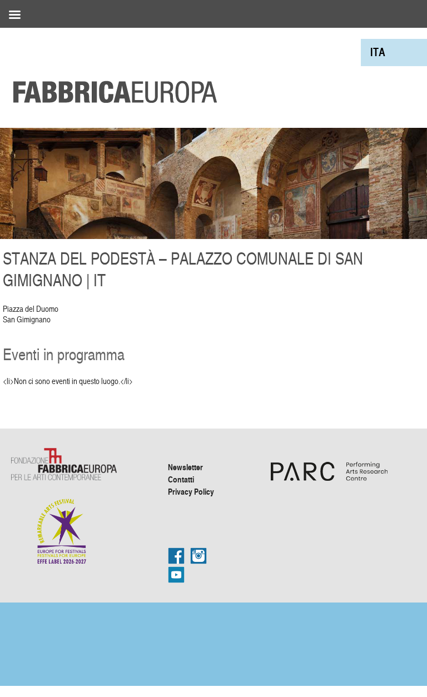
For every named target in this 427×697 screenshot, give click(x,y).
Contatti (181, 479)
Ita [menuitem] (377, 52)
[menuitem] (378, 52)
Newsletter (185, 467)
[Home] (111, 67)
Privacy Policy (191, 491)
